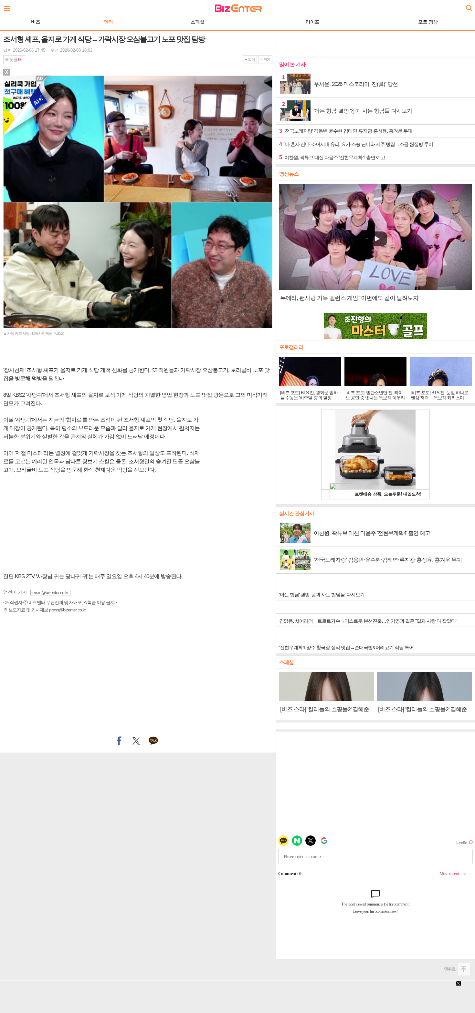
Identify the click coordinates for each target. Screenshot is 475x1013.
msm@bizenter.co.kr (50, 592)
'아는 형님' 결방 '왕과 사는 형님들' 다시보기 (321, 594)
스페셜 (197, 22)
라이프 (312, 22)
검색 (468, 5)
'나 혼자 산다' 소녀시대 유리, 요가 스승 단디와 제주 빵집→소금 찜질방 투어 (356, 144)
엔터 (108, 22)
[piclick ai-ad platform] (40, 78)
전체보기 (8, 6)
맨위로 (450, 969)
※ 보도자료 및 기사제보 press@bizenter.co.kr (44, 609)
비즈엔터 (238, 8)
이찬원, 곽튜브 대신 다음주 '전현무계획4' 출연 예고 (332, 157)
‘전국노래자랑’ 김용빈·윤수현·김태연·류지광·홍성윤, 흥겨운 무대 (345, 131)
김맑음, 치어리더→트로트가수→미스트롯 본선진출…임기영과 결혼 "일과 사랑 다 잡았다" (368, 621)
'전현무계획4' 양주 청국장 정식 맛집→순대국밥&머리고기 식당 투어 (346, 647)
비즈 (35, 22)
